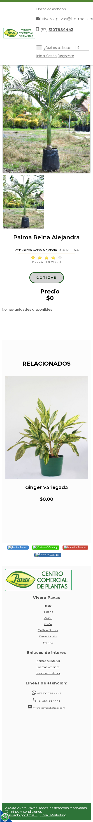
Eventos (48, 642)
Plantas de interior (48, 660)
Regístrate (66, 56)
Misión (48, 618)
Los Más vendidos (48, 667)
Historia (48, 611)
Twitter (23, 547)
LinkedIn (54, 554)
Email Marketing (53, 815)
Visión (48, 624)
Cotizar (46, 278)
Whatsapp (52, 547)
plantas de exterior (48, 673)
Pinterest (81, 547)
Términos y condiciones (23, 812)
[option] (46, 115)
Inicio (47, 605)
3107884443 (61, 29)
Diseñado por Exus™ (21, 815)
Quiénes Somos (48, 630)
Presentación (48, 636)
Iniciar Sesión (46, 56)
